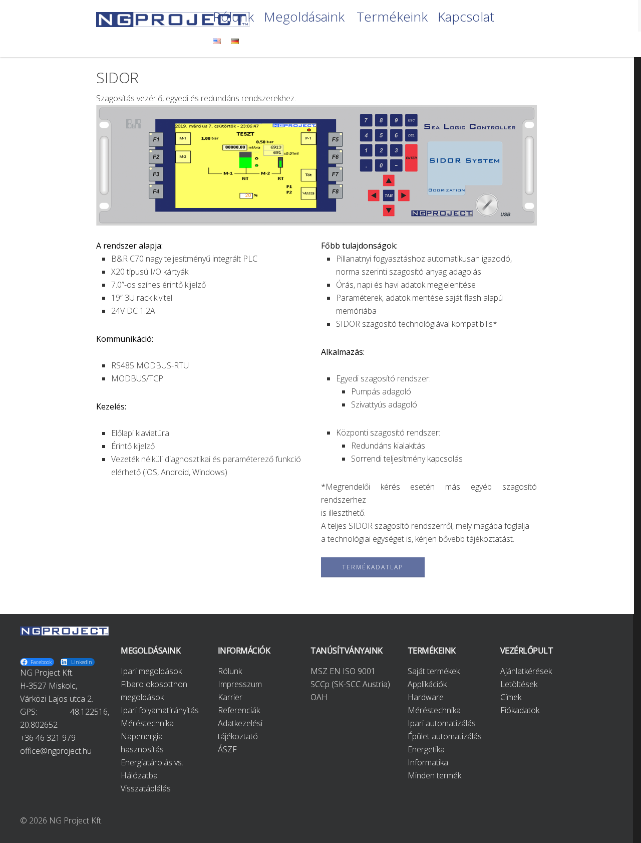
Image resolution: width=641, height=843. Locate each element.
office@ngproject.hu (56, 750)
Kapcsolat (466, 17)
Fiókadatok (519, 710)
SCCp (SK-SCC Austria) (350, 684)
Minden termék (434, 775)
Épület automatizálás (445, 736)
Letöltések (518, 684)
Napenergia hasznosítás (142, 743)
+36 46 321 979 (48, 737)
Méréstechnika (147, 723)
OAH (319, 697)
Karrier (230, 697)
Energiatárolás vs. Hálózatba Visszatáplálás (152, 775)
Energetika (426, 749)
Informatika (428, 762)
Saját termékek (434, 671)
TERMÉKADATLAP (372, 567)
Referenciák (239, 710)
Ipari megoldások (151, 671)
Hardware (426, 697)
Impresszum (240, 684)
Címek (510, 697)
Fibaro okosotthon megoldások (154, 691)
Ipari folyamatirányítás (160, 710)
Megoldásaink (304, 17)
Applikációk (427, 684)
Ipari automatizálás (442, 723)
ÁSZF (227, 749)
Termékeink (392, 17)
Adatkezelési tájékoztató (240, 730)
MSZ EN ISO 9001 (343, 671)
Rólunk (233, 17)
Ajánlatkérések (526, 671)
